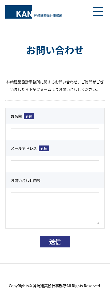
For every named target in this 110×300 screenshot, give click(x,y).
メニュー (98, 12)
